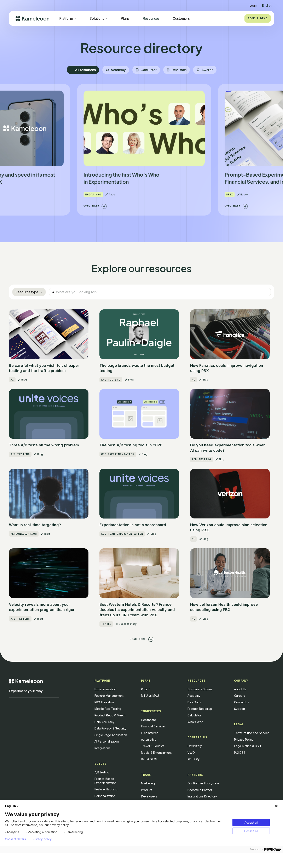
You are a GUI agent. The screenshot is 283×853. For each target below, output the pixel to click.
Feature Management (108, 695)
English (10, 806)
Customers (181, 18)
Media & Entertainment (156, 752)
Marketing (148, 783)
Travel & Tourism (152, 746)
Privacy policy (42, 839)
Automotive (148, 739)
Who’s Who (195, 722)
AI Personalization (106, 741)
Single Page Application (110, 735)
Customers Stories (199, 689)
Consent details (15, 839)
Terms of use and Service (252, 733)
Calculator (194, 715)
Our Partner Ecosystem (203, 783)
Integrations (102, 748)
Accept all (251, 822)
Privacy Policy (243, 739)
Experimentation (105, 689)
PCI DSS (239, 752)
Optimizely (194, 746)
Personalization (104, 796)
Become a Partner (199, 790)
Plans (125, 18)
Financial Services (153, 726)
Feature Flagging (105, 789)
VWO (191, 752)
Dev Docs (194, 702)
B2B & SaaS (149, 759)
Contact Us (241, 702)
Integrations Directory (202, 796)
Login (253, 5)
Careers (239, 695)
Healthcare (148, 720)
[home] (32, 18)
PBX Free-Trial (104, 702)
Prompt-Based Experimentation (105, 781)
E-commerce (149, 733)
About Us (240, 689)
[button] (267, 4)
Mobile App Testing (107, 708)
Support (239, 708)
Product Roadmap (199, 708)
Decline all (251, 831)
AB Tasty (193, 759)
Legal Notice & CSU (247, 746)
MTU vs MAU (150, 695)
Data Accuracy (104, 722)
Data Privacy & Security (110, 728)
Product (146, 790)
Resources (151, 18)
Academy (193, 695)
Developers (149, 796)
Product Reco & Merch (110, 715)
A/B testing (101, 772)
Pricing (145, 689)
